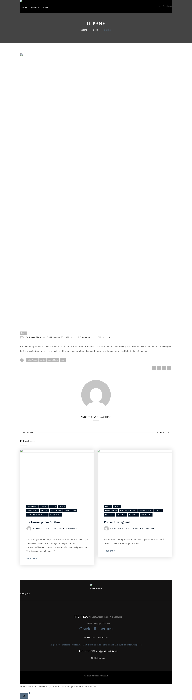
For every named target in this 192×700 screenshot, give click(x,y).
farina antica (32, 360)
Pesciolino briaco (37, 515)
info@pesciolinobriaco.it (107, 651)
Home (84, 30)
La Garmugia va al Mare (43, 522)
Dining (44, 506)
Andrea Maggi (35, 337)
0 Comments (71, 529)
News (62, 506)
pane (63, 360)
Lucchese (56, 511)
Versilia (133, 515)
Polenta (122, 515)
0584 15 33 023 (98, 658)
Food (95, 30)
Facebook (167, 6)
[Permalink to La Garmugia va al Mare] (57, 452)
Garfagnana (145, 511)
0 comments (83, 337)
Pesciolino (70, 511)
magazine (32, 506)
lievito (42, 360)
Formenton (111, 511)
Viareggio (146, 515)
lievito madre (53, 360)
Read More (32, 558)
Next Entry (163, 432)
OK (24, 696)
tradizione (55, 515)
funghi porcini (127, 511)
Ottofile (109, 515)
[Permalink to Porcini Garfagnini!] (135, 452)
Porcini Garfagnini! (117, 522)
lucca (44, 511)
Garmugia (33, 511)
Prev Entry (29, 432)
